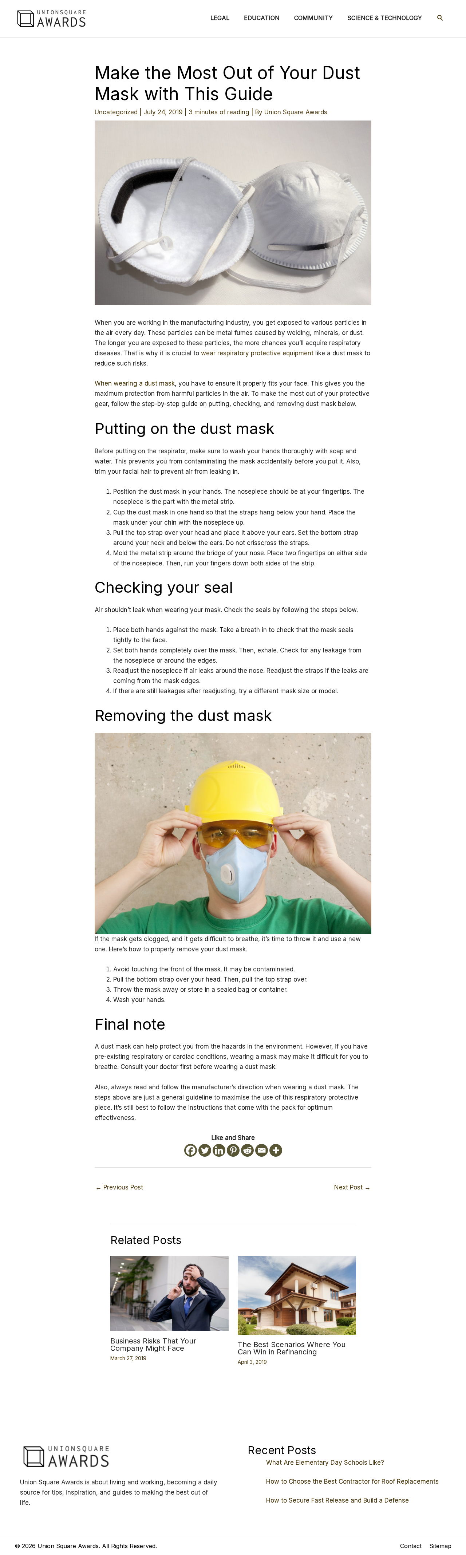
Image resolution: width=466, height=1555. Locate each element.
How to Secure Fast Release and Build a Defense (337, 1500)
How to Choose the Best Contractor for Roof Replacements (352, 1481)
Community (313, 17)
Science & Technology (384, 17)
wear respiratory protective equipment (258, 353)
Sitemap (440, 1546)
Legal (219, 17)
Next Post (352, 1187)
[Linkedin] (219, 1150)
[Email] (261, 1150)
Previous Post (119, 1187)
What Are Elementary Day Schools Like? (325, 1462)
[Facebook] (190, 1150)
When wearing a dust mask (135, 383)
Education (262, 17)
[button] (440, 18)
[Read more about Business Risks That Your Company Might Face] (169, 1293)
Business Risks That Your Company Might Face (153, 1345)
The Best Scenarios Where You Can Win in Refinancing (291, 1348)
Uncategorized (116, 112)
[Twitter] (204, 1150)
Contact (411, 1546)
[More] (275, 1150)
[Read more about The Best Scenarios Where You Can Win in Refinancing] (297, 1295)
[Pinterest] (233, 1150)
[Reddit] (247, 1150)
